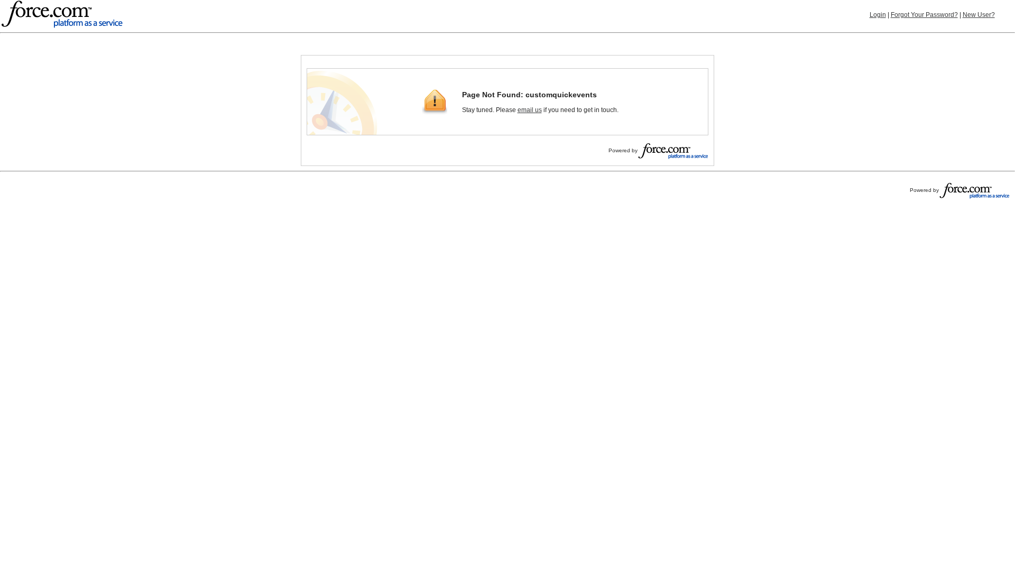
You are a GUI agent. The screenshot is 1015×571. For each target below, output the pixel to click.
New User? (979, 15)
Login (878, 15)
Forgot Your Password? (924, 15)
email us (530, 110)
